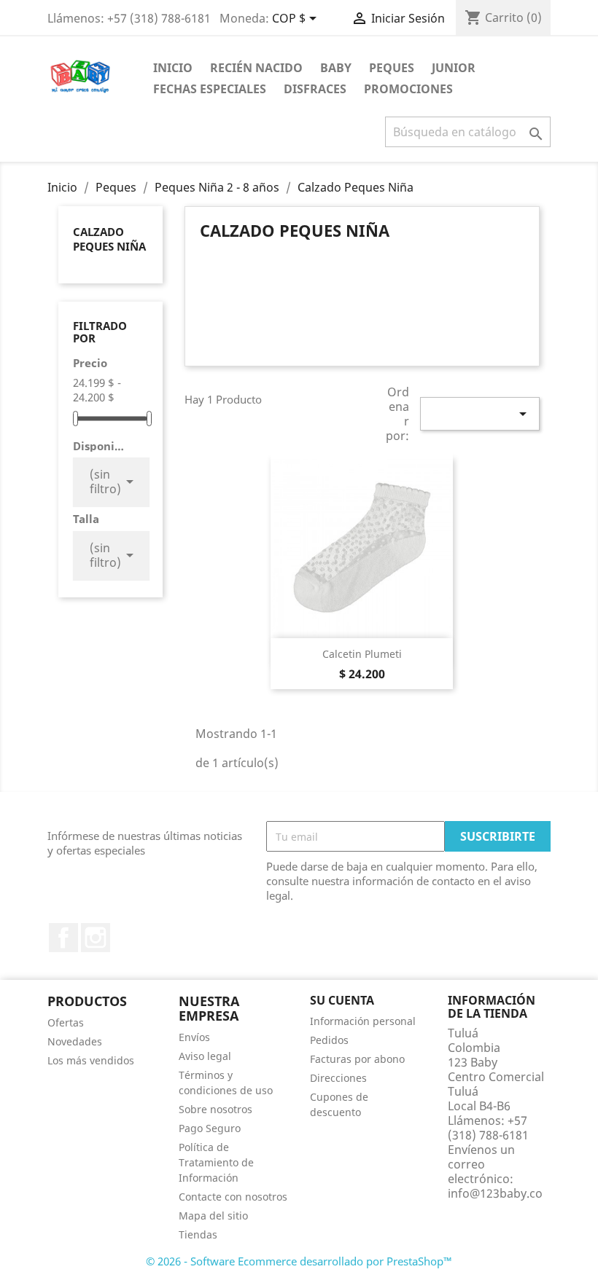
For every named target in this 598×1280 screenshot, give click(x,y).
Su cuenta (342, 1000)
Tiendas (198, 1234)
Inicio (173, 68)
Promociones (408, 89)
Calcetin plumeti (362, 654)
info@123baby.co (495, 1193)
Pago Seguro (210, 1128)
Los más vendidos (90, 1060)
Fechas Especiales (209, 89)
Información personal (363, 1021)
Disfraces (315, 89)
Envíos (194, 1037)
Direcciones (338, 1078)
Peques (391, 68)
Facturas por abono (357, 1059)
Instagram (95, 937)
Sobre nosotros (215, 1109)
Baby (336, 68)
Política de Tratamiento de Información (216, 1162)
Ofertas (65, 1022)
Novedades (74, 1041)
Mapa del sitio (213, 1215)
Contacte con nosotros (233, 1197)
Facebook (63, 937)
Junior (453, 68)
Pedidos (329, 1040)
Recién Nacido (256, 68)
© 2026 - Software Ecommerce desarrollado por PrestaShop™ (299, 1261)
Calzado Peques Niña (109, 239)
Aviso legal (205, 1056)
